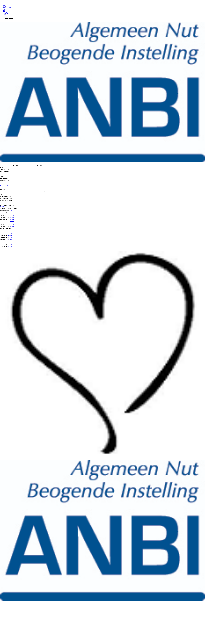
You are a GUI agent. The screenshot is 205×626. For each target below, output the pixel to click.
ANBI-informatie (5, 13)
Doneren (4, 9)
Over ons (4, 6)
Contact (4, 11)
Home (4, 5)
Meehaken (4, 8)
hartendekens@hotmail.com (5, 185)
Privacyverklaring (6, 12)
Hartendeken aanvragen (7, 7)
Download (2, 206)
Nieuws (4, 10)
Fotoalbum (4, 14)
